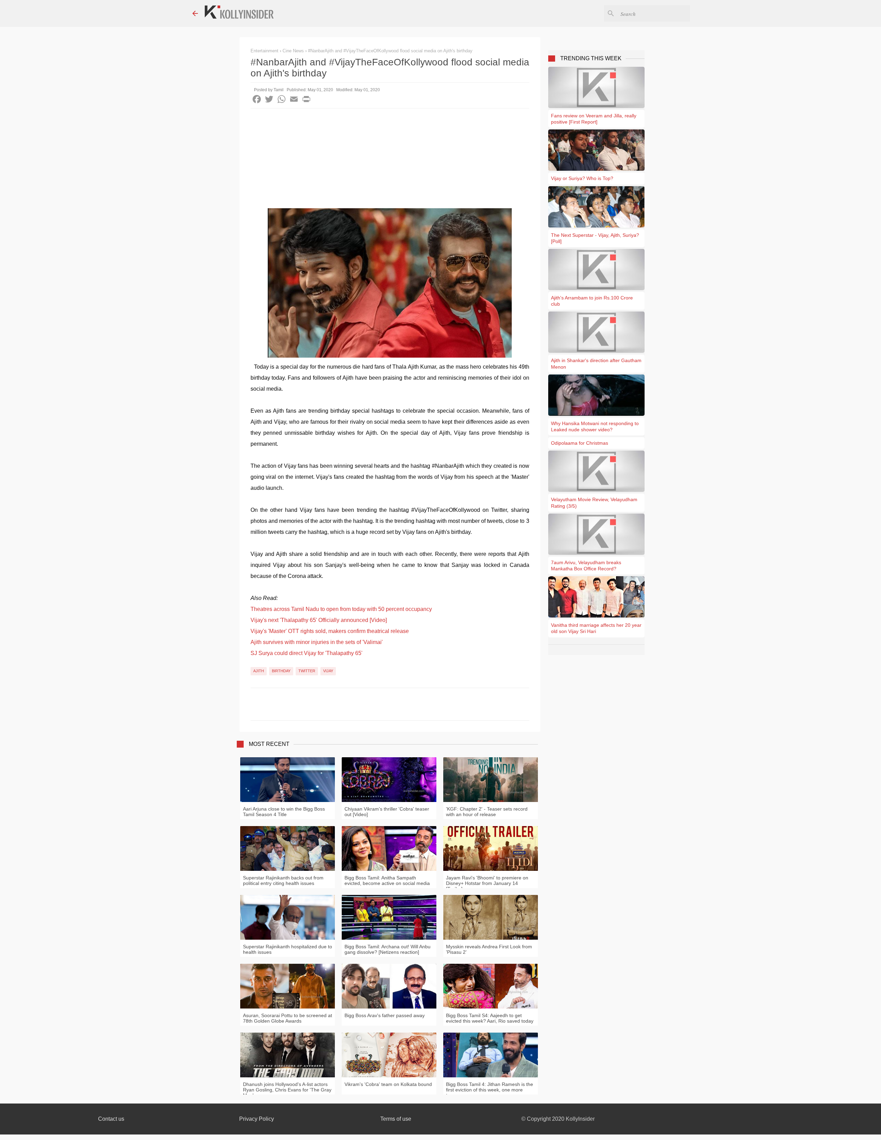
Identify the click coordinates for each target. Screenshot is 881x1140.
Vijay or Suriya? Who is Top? (582, 178)
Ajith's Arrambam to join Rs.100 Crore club (592, 301)
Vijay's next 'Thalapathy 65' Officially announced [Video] (319, 620)
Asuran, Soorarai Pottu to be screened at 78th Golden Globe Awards (287, 1018)
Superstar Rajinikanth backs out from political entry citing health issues (283, 880)
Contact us (111, 1119)
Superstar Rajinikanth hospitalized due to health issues (287, 949)
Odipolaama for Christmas (579, 443)
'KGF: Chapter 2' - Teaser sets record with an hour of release (487, 811)
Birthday (281, 671)
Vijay (328, 671)
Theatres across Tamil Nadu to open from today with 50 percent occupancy (341, 609)
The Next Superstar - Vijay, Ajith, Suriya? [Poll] (595, 238)
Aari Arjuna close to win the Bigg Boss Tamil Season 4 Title (284, 811)
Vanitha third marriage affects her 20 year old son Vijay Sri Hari (596, 628)
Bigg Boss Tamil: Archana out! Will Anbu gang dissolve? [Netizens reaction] (387, 949)
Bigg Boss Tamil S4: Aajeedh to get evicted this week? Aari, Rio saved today (489, 1018)
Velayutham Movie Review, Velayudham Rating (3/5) (594, 502)
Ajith (258, 671)
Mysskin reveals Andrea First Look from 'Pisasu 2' (489, 949)
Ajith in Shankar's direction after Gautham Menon (596, 363)
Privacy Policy (256, 1119)
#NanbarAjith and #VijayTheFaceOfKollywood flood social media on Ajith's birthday (390, 50)
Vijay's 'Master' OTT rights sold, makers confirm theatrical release (330, 631)
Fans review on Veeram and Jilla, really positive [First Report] (593, 119)
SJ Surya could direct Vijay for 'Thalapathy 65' (306, 653)
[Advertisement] (390, 160)
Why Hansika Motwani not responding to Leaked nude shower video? (595, 426)
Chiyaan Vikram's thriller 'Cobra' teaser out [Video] (386, 811)
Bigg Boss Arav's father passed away (384, 1015)
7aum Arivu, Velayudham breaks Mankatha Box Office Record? (586, 565)
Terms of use (395, 1119)
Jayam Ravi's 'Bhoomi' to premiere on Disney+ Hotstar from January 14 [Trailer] (487, 883)
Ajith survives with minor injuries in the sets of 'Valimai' (317, 642)
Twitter (306, 671)
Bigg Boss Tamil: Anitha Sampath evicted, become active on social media (387, 880)
